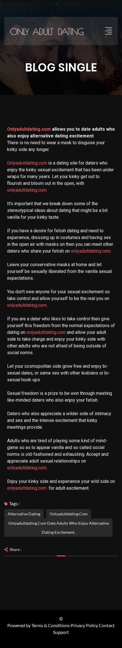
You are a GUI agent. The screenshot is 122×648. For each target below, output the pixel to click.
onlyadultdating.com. (27, 190)
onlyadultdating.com (90, 251)
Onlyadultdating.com (29, 129)
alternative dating (24, 513)
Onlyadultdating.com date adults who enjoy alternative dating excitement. (58, 528)
